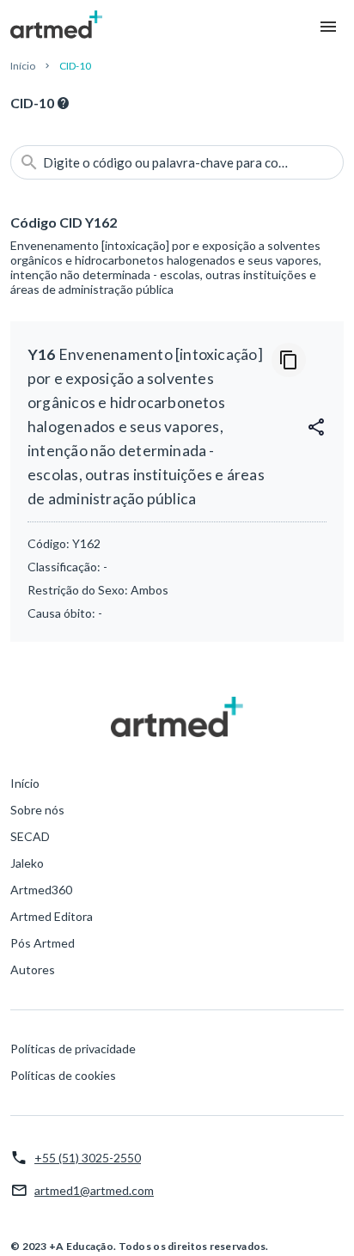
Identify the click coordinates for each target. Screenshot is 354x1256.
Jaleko (27, 863)
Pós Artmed (42, 943)
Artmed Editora (51, 916)
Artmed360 (41, 889)
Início (22, 65)
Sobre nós (37, 809)
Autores (32, 969)
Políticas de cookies (63, 1075)
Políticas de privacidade (73, 1048)
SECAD (30, 836)
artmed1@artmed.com (94, 1190)
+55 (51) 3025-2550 (87, 1157)
